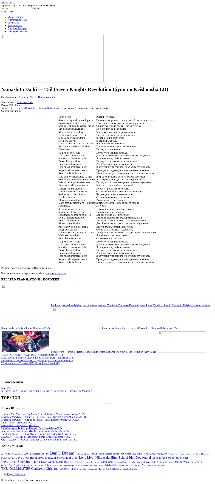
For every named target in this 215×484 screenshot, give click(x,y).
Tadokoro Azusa (97, 465)
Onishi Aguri (196, 462)
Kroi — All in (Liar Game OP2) (17, 422)
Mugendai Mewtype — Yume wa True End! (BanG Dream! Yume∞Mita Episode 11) (43, 417)
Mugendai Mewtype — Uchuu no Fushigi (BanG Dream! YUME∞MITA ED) (40, 419)
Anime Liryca (8, 2)
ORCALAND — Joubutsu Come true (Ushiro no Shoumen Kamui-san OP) (39, 439)
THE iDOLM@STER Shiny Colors (70, 469)
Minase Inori (80, 462)
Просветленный (46, 97)
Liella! (4, 458)
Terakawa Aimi (139, 465)
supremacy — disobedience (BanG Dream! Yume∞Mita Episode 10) (35, 431)
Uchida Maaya (115, 469)
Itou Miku (137, 453)
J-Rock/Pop (149, 453)
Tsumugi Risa (104, 469)
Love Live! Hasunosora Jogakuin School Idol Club (47, 457)
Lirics (4, 357)
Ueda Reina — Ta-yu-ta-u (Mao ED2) (20, 425)
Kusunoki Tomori (202, 454)
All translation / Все (17, 19)
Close (10, 11)
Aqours (45, 453)
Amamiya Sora (17, 454)
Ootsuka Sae (6, 465)
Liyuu (11, 457)
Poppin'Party (19, 465)
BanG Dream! (15, 25)
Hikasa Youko (112, 453)
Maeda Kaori (69, 462)
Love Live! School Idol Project (170, 457)
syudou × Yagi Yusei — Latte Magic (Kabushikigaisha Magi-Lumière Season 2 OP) (43, 414)
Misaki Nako (92, 462)
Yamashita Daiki (25, 102)
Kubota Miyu (173, 454)
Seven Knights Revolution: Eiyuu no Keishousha (34, 108)
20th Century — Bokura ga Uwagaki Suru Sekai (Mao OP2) (31, 428)
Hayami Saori (97, 453)
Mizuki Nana (106, 462)
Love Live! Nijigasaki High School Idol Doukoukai (115, 457)
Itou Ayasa (126, 453)
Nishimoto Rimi (164, 462)
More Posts (6, 388)
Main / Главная (15, 17)
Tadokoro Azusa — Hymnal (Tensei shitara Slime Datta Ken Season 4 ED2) (39, 434)
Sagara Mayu (38, 465)
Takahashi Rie (111, 465)
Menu (4, 11)
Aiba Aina (5, 454)
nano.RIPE (150, 462)
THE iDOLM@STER (157, 465)
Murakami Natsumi (122, 462)
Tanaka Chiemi (124, 465)
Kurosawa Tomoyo (187, 454)
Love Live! (13, 22)
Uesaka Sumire (129, 468)
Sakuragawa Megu (67, 465)
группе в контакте (56, 273)
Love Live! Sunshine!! (17, 462)
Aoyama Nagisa (32, 453)
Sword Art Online (81, 465)
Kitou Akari (162, 453)
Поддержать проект (18, 31)
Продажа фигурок (17, 28)
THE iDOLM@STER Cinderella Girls (26, 468)
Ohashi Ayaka (182, 461)
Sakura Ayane (51, 465)
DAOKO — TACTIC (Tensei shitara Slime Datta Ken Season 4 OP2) (36, 436)
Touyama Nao (92, 469)
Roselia (29, 465)
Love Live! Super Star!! (48, 461)
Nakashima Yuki (138, 462)
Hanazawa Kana (83, 454)
